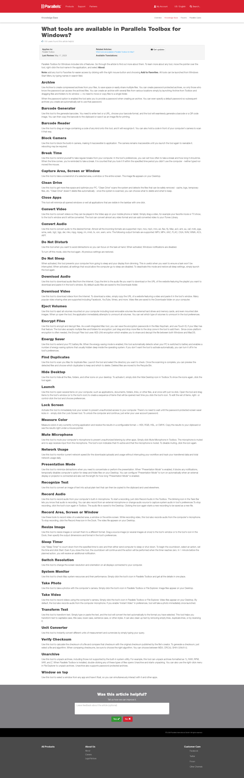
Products (70, 6)
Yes (115, 719)
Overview (158, 18)
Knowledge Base (171, 18)
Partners (93, 6)
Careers (88, 754)
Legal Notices (90, 758)
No (126, 719)
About (87, 751)
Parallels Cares (195, 18)
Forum (192, 761)
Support (81, 6)
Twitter (192, 756)
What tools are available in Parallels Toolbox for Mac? (115, 52)
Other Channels (196, 767)
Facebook (194, 751)
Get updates (158, 49)
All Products (48, 746)
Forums (184, 18)
